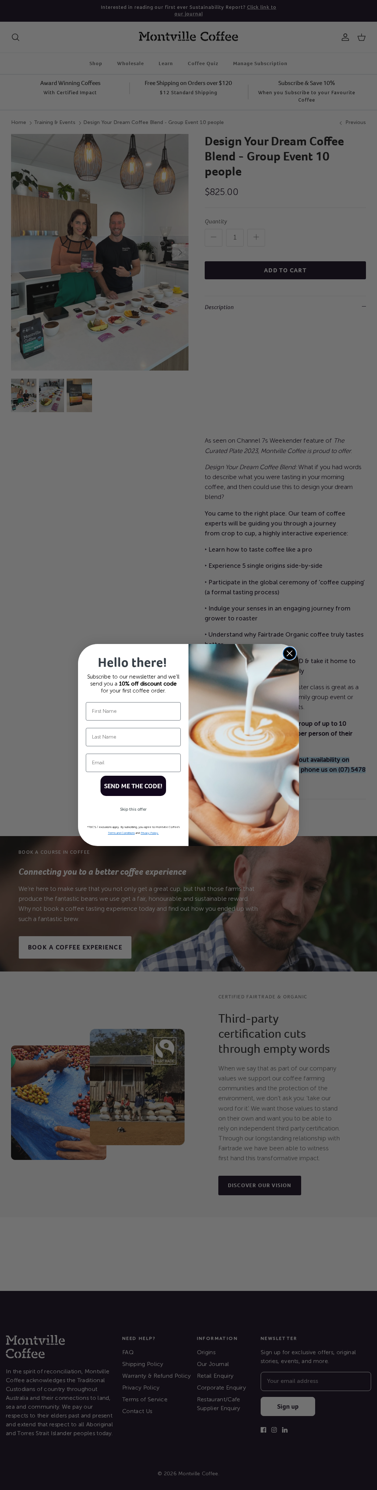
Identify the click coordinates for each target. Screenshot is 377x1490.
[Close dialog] (289, 653)
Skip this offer (133, 809)
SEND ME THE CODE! (133, 786)
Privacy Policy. (150, 833)
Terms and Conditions (121, 833)
